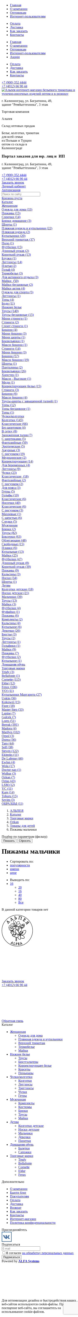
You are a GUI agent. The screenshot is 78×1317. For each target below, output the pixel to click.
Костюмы (25, 1107)
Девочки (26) (11, 630)
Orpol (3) (8, 736)
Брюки (23, 1110)
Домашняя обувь (13, 664)
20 (20, 887)
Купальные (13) (13, 551)
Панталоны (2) (12, 367)
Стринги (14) (11, 348)
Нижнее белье (12, 307)
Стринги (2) (10, 322)
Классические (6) (14, 499)
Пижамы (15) (11, 213)
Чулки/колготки (13, 416)
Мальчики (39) (12, 597)
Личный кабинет (14, 186)
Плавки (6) (9, 548)
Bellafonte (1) (11, 676)
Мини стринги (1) (14, 318)
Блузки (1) (9, 258)
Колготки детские (31, 1126)
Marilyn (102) (11, 732)
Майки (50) (10, 281)
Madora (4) (9, 728)
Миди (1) (8, 382)
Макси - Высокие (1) (16, 378)
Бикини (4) (9, 330)
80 (20, 898)
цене (13, 873)
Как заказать (19, 31)
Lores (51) (8, 721)
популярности (20, 865)
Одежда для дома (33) (17, 209)
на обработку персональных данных (48, 1253)
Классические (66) (15, 424)
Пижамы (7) (10, 653)
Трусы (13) (9, 600)
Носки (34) (9, 578)
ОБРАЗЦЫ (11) (12, 803)
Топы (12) (9, 405)
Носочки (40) (11, 503)
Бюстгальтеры (28, 1062)
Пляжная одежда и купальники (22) (27, 228)
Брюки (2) (9, 529)
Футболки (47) (12, 559)
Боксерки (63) (11, 536)
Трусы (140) (10, 311)
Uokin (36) (9, 698)
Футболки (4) (11, 608)
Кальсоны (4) (11, 623)
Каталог (7, 202)
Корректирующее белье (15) (21, 386)
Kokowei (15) (11, 702)
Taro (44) (8, 743)
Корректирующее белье (35, 1065)
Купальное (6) (11, 627)
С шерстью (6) (12, 518)
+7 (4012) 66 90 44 (14, 86)
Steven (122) (10, 751)
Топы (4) (8, 299)
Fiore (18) (8, 706)
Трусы (22, 1058)
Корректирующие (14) (17, 461)
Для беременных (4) (16, 465)
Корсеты (24, 1069)
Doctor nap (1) (11, 770)
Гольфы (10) (10, 495)
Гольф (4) (8, 269)
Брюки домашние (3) (16, 220)
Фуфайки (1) (11, 612)
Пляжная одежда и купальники (40, 1039)
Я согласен (40, 1253)
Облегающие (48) (14, 540)
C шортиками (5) (14, 439)
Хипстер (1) (10, 375)
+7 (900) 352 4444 (14, 82)
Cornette (24, 1167)
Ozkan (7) (8, 777)
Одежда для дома (30, 1035)
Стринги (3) (10, 390)
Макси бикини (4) (14, 397)
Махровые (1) (11, 514)
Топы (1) (8, 412)
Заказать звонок (13, 182)
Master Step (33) (13, 709)
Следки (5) (9, 521)
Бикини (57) (10, 356)
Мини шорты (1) (13, 337)
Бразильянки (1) (13, 341)
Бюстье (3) (9, 634)
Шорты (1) (9, 224)
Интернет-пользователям (28, 16)
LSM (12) (8, 785)
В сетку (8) (9, 431)
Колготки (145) (12, 420)
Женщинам (9, 205)
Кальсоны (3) (11, 574)
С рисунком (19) (13, 454)
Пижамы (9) (10, 570)
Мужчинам (9, 525)
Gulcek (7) (9, 717)
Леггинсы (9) (11, 469)
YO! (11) (8, 691)
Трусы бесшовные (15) (18, 315)
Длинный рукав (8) (15, 563)
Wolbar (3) (9, 773)
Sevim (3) (8, 800)
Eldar (21, 1171)
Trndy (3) (8, 672)
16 (11, 883)
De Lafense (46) (12, 758)
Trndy (22, 1159)
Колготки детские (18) (17, 589)
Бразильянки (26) (14, 371)
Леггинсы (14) (12, 262)
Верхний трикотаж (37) (18, 239)
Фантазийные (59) (14, 442)
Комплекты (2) (12, 619)
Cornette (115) (11, 679)
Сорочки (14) (11, 217)
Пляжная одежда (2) (16, 232)
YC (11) (7, 788)
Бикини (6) (9, 393)
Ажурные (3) (11, 450)
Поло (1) (8, 243)
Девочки (24, 1137)
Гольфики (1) (11, 645)
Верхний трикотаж (31, 1043)
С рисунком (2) (12, 484)
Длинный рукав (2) (15, 251)
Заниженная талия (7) (17, 435)
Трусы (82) (9, 533)
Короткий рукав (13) (16, 254)
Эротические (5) (13, 446)
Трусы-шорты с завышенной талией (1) (29, 401)
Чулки (22, 1092)
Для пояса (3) (11, 487)
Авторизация (11, 190)
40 (20, 895)
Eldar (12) (8, 683)
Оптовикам (18, 12)
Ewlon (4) (8, 762)
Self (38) (7, 747)
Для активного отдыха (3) (20, 277)
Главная (15, 5)
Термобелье (26, 1047)
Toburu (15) (9, 796)
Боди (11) (8, 303)
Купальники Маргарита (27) (22, 694)
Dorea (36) (9, 739)
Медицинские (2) (14, 457)
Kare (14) (8, 792)
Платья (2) (9, 266)
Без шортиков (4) (14, 427)
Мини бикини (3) (14, 333)
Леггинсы (25, 1084)
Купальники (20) (13, 236)
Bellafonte (25, 1163)
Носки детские (28, 1129)
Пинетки (24, 1141)
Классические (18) (15, 476)
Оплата (15, 23)
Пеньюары (25, 1073)
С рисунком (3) (12, 510)
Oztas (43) (8, 781)
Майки (23, 1050)
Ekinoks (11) (10, 754)
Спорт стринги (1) (15, 326)
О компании (18, 9)
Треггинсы (26, 1088)
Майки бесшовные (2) (17, 284)
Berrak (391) (10, 724)
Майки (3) (9, 604)
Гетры (22, 1095)
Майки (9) (9, 649)
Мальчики (25, 1133)
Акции (15, 57)
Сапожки (24, 1152)
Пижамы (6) (10, 615)
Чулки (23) (9, 472)
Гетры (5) (8, 491)
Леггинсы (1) (11, 296)
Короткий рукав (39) (16, 566)
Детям (6, 585)
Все (21, 902)
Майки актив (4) (13, 288)
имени (14, 869)
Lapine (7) (8, 713)
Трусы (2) (8, 638)
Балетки (24, 1148)
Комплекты (26, 1103)
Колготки (25, 1080)
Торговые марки (13, 668)
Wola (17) (8, 766)
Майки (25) (10, 555)
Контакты (17, 35)
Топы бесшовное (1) (16, 409)
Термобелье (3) (12, 273)
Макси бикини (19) (15, 360)
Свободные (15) (13, 544)
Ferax (22, 1174)
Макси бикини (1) (14, 345)
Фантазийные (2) (14, 480)
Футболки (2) (11, 657)
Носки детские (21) (15, 593)
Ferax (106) (9, 687)
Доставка (16, 27)
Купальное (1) (11, 660)
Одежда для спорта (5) (17, 292)
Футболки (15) (12, 247)
